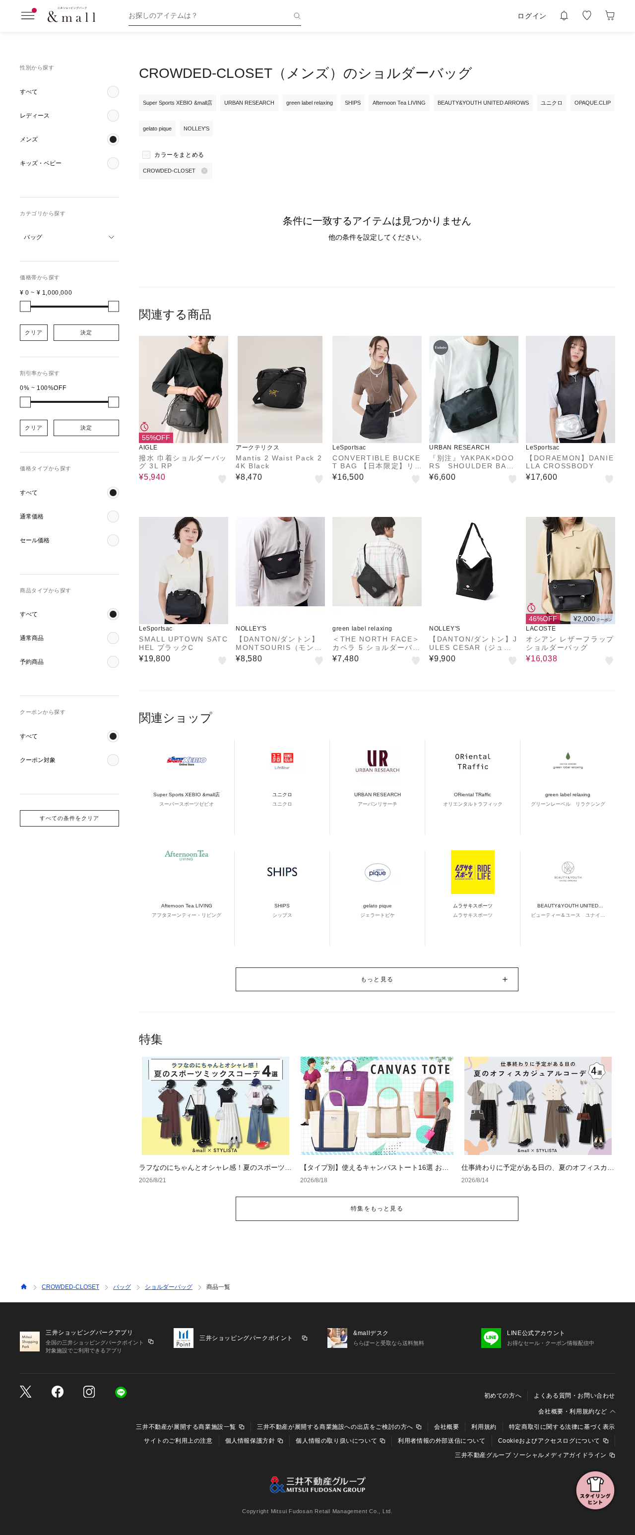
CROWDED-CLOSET (70, 1286)
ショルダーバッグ (168, 1286)
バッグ (122, 1286)
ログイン (532, 15)
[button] (69, 92)
